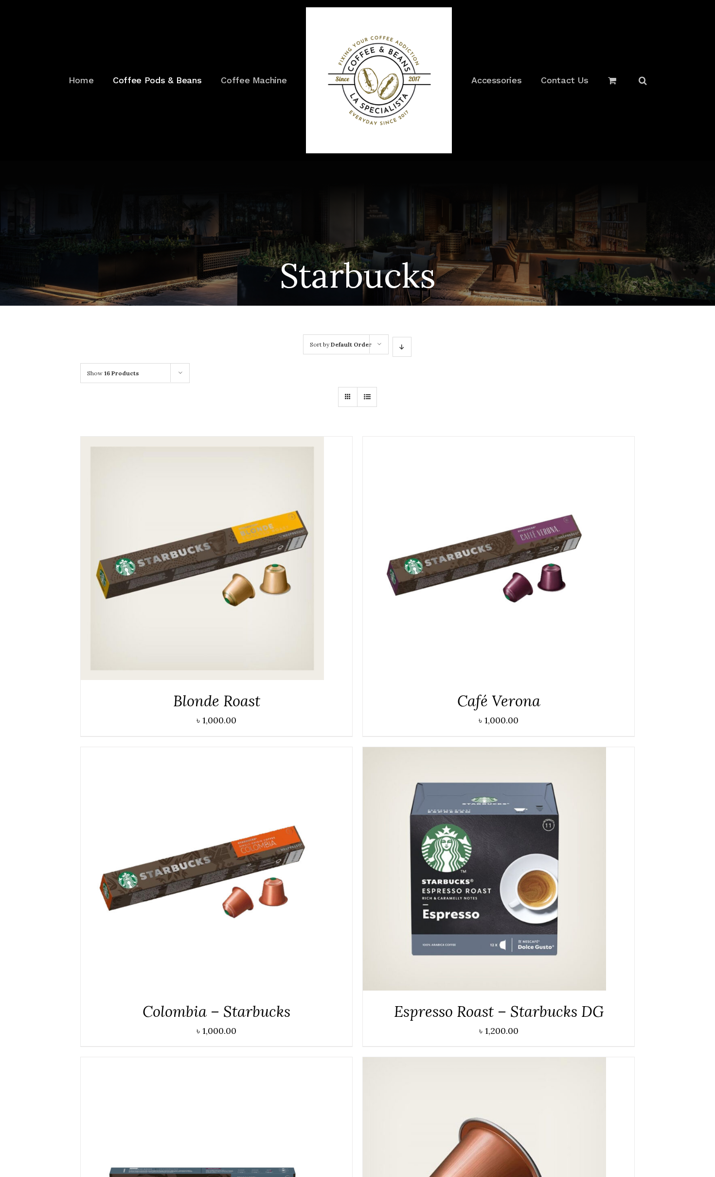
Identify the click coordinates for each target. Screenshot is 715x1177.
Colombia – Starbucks (216, 1011)
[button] (611, 80)
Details (202, 561)
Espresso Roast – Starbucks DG (499, 1011)
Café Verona (498, 700)
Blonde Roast (216, 700)
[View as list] (367, 396)
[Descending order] (402, 347)
